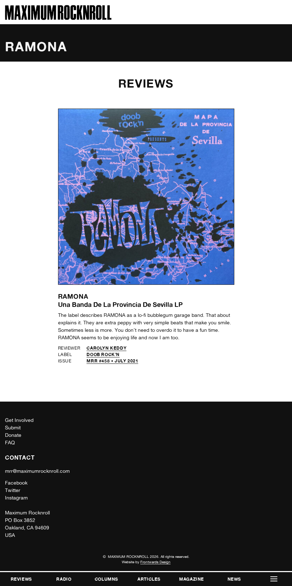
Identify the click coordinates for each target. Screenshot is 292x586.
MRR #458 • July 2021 (112, 360)
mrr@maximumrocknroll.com (37, 471)
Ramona (73, 296)
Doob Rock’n (103, 354)
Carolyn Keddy (106, 348)
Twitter (12, 490)
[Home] (58, 18)
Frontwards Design (155, 562)
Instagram (16, 498)
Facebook (16, 483)
